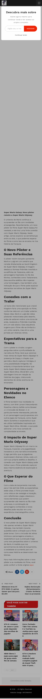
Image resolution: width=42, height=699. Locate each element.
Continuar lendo (21, 35)
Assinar (30, 28)
